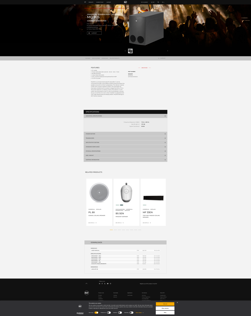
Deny (165, 312)
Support (94, 33)
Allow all (165, 303)
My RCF (153, 2)
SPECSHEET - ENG (96, 257)
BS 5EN (120, 213)
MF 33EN (148, 212)
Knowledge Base (145, 298)
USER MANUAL (95, 250)
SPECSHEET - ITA (95, 260)
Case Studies (129, 295)
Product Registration (146, 297)
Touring (99, 297)
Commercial (100, 300)
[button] (111, 229)
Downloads (105, 58)
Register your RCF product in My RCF (148, 283)
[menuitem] (100, 2)
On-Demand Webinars (146, 300)
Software (115, 297)
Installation (100, 298)
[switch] (109, 313)
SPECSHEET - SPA (96, 262)
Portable (100, 295)
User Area (144, 295)
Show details (139, 312)
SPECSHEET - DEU (96, 256)
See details (91, 222)
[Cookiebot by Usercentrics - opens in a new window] (80, 313)
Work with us (162, 298)
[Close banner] (177, 302)
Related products (114, 58)
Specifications (96, 58)
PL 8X (91, 212)
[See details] (99, 192)
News (161, 300)
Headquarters (163, 295)
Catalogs (115, 295)
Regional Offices (163, 297)
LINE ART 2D (94, 269)
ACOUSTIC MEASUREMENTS (98, 263)
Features (87, 58)
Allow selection (165, 308)
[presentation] (125, 51)
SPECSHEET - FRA (96, 259)
